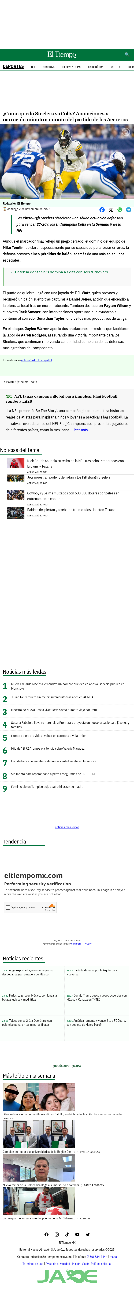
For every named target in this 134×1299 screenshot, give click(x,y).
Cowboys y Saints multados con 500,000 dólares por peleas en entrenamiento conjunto (73, 496)
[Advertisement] (67, 24)
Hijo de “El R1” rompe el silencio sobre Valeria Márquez (47, 748)
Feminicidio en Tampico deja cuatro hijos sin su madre (47, 786)
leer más (81, 429)
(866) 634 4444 (97, 1257)
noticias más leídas (67, 827)
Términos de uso (33, 1264)
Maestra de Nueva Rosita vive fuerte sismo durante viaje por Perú (54, 710)
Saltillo (116, 67)
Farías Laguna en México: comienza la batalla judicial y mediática (29, 997)
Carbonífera (95, 67)
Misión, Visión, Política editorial (91, 1264)
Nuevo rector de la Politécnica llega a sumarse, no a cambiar (53, 1185)
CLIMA (77, 1066)
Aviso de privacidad (58, 1264)
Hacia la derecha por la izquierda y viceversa (91, 972)
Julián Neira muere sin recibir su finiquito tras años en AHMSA (52, 697)
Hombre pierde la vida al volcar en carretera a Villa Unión (49, 735)
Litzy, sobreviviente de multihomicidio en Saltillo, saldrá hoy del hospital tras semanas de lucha (63, 1116)
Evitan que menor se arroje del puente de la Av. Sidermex (46, 1218)
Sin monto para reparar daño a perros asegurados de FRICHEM (53, 774)
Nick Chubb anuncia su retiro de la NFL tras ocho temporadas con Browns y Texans (75, 463)
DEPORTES (13, 66)
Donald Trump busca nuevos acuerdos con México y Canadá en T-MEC (96, 997)
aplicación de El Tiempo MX (36, 360)
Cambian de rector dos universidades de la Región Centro (51, 1152)
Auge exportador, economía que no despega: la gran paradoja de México (27, 972)
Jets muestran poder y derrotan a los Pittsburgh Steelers (68, 477)
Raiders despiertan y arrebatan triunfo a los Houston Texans (71, 509)
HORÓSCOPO (61, 1066)
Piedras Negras (71, 67)
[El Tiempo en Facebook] (49, 1235)
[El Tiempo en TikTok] (70, 1235)
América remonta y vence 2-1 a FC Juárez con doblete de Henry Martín (96, 1023)
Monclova (48, 67)
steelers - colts (27, 382)
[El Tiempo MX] (61, 57)
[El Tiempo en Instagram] (59, 1235)
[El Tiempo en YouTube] (80, 1235)
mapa (113, 1257)
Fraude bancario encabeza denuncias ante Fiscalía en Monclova (53, 761)
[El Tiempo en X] (88, 1235)
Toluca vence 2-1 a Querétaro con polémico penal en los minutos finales (27, 1023)
